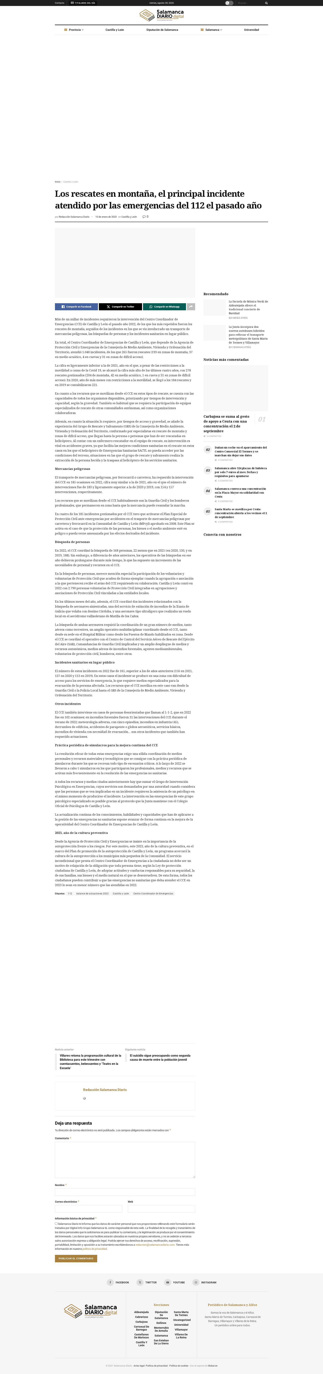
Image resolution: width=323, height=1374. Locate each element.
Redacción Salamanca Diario (74, 216)
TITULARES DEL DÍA (84, 3)
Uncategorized (182, 1319)
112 (70, 893)
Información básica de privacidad (76, 1218)
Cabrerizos (141, 1316)
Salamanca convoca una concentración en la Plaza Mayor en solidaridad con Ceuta (240, 492)
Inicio (57, 182)
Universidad (251, 30)
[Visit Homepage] (161, 15)
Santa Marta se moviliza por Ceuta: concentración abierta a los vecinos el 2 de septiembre (241, 513)
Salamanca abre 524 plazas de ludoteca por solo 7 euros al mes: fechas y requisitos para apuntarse (241, 472)
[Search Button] (265, 3)
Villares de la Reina (181, 1336)
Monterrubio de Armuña (161, 1329)
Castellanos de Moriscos (141, 1336)
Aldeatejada (141, 1312)
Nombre (61, 1185)
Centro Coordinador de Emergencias (153, 893)
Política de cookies (178, 1365)
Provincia (75, 30)
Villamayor (181, 1329)
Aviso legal (139, 1365)
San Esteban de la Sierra (161, 1342)
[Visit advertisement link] (161, 111)
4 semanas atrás (241, 347)
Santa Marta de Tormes (181, 1314)
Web (130, 1201)
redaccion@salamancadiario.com (155, 1244)
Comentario (63, 1138)
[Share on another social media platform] (191, 306)
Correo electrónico (67, 1201)
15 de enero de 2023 (106, 216)
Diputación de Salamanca (162, 30)
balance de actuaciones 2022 (92, 893)
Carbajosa (142, 1321)
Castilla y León (115, 30)
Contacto (59, 3)
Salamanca (212, 30)
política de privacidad (94, 1248)
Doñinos (161, 1322)
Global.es (212, 1365)
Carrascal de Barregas (141, 1328)
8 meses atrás (239, 318)
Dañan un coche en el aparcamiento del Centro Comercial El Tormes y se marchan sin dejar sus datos (241, 451)
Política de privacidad (157, 1365)
